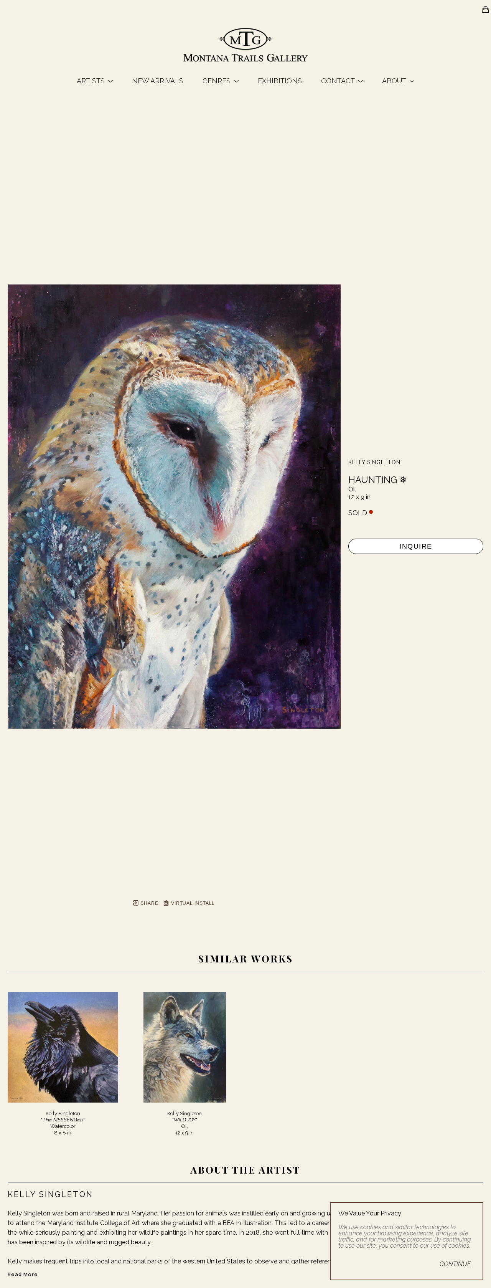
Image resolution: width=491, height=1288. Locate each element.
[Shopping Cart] (485, 9)
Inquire (416, 546)
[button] (95, 81)
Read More (23, 1274)
